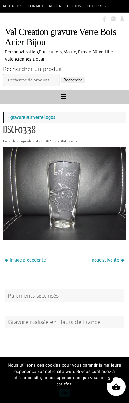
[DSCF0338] (64, 193)
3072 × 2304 (55, 141)
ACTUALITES (12, 6)
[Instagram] (112, 18)
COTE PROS (96, 6)
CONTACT (35, 6)
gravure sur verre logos (31, 117)
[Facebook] (104, 18)
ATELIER (55, 6)
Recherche (73, 80)
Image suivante (104, 260)
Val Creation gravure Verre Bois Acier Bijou (60, 37)
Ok (64, 392)
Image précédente (28, 260)
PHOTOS (74, 6)
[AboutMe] (121, 18)
